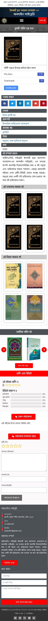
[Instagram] (24, 618)
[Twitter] (20, 618)
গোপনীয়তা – (30, 613)
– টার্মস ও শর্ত (18, 613)
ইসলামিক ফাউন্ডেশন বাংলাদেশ (16, 123)
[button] (22, 20)
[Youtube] (29, 618)
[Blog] (34, 618)
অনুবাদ (6, 140)
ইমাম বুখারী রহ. (9, 115)
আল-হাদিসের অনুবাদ (19, 140)
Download (11, 88)
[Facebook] (15, 618)
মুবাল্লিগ (6, 132)
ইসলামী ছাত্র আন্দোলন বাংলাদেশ (23, 610)
